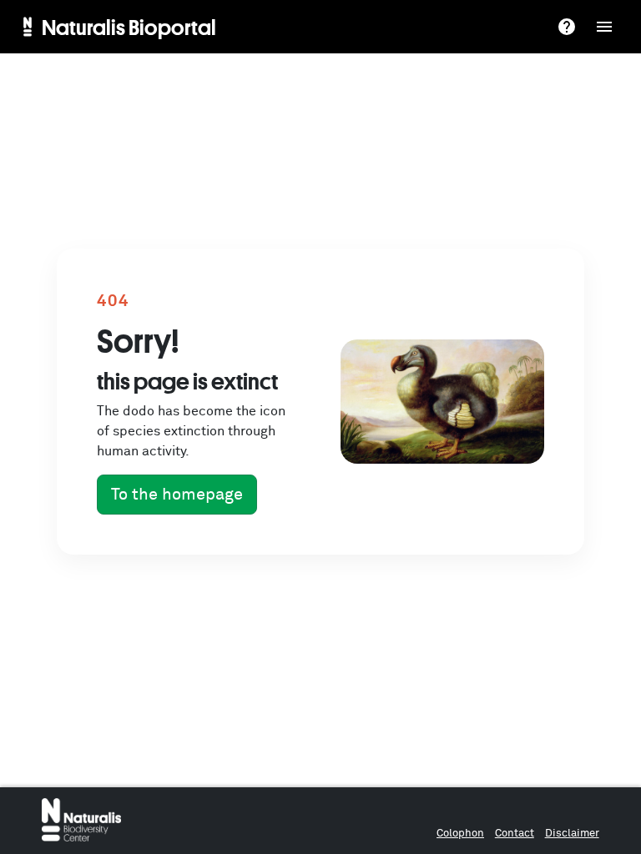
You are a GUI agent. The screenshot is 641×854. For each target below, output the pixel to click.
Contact (514, 833)
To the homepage (177, 494)
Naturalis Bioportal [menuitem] (129, 26)
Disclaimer (572, 833)
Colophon (460, 833)
